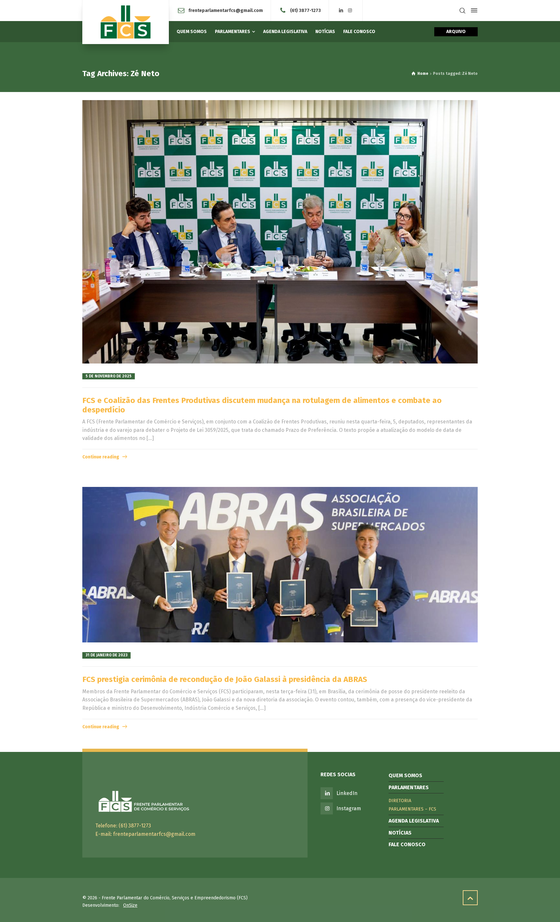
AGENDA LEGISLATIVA (414, 821)
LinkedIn (346, 793)
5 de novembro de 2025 (109, 376)
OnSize (130, 905)
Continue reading (100, 457)
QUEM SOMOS (405, 775)
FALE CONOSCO (407, 844)
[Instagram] (350, 10)
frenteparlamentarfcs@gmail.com (225, 10)
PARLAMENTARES (409, 787)
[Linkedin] (341, 10)
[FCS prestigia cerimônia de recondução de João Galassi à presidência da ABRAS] (280, 564)
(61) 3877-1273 (305, 10)
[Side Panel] (473, 10)
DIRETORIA (400, 800)
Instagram (348, 808)
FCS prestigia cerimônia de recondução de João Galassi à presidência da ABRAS (224, 679)
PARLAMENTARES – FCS (412, 809)
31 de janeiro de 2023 (106, 655)
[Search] (462, 10)
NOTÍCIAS (400, 833)
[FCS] (125, 22)
